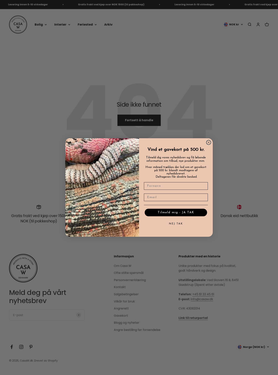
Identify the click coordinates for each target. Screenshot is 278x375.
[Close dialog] (208, 142)
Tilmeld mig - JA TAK (176, 212)
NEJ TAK (176, 223)
